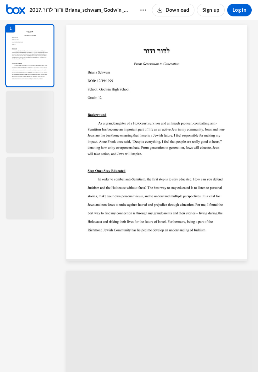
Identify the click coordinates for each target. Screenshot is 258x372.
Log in (239, 10)
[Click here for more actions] (143, 10)
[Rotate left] (194, 357)
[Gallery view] (206, 357)
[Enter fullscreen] (217, 357)
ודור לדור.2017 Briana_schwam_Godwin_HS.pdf (79, 10)
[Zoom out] (160, 356)
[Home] (15, 10)
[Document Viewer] (159, 196)
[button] (29, 55)
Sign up (210, 10)
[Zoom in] (181, 356)
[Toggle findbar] (113, 357)
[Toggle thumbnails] (101, 357)
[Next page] (146, 356)
